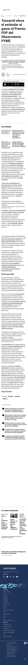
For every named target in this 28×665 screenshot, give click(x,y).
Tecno (4, 616)
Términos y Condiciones (9, 630)
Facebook (4, 577)
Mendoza (5, 398)
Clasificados (6, 628)
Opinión (5, 608)
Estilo (4, 612)
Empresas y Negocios (8, 610)
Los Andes (2, 16)
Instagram (7, 577)
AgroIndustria (6, 614)
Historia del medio (7, 636)
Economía (8, 15)
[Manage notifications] (25, 659)
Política (5, 594)
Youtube (17, 577)
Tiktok (10, 577)
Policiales (5, 600)
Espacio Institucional (8, 620)
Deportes (5, 602)
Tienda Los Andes (7, 626)
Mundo (5, 606)
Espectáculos (6, 604)
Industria (10, 396)
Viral (4, 618)
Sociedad (5, 598)
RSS (4, 634)
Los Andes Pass (7, 624)
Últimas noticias (7, 592)
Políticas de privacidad (8, 632)
